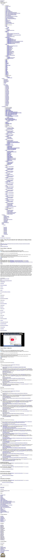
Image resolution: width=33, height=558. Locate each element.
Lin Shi (12, 375)
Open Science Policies (9, 22)
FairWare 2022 (2, 528)
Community (7, 9)
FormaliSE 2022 (2, 518)
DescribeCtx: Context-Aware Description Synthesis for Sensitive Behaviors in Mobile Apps (15, 393)
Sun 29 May (7, 101)
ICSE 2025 (5, 228)
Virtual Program (6, 81)
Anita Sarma (4, 431)
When (1, 259)
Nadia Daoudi (9, 243)
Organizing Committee (10, 120)
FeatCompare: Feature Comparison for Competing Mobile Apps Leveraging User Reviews (15, 457)
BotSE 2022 (2, 525)
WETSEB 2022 (2, 539)
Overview (5, 215)
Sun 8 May (7, 85)
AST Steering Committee (10, 128)
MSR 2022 (1, 520)
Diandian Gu (10, 401)
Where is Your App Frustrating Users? (8, 372)
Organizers (8, 173)
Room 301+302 (22, 422)
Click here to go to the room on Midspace (7, 465)
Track (1, 245)
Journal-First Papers (8, 15)
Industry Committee (10, 211)
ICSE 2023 (5, 230)
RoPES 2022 (2, 534)
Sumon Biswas (5, 440)
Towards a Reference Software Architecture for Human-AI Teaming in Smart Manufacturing (15, 433)
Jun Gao (5, 243)
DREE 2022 (2, 526)
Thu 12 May (7, 88)
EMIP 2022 (1, 527)
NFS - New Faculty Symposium (10, 17)
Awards (7, 7)
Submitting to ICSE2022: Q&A (10, 23)
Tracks (3, 4)
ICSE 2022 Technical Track (4, 246)
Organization (4, 106)
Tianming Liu (31, 400)
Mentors (8, 121)
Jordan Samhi (2, 243)
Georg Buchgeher (20, 434)
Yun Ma (18, 401)
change (13, 362)
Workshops (1, 509)
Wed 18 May (7, 93)
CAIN (8, 27)
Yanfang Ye (23, 395)
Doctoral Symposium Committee (11, 212)
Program (3, 78)
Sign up (3, 236)
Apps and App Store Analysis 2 (19, 261)
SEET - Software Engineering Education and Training (13, 13)
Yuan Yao (25, 394)
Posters (6, 19)
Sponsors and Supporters (5, 222)
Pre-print (5, 371)
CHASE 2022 (2, 517)
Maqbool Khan (8, 435)
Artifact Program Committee (11, 213)
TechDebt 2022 (2, 521)
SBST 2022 (2, 535)
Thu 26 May (7, 99)
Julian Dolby (27, 261)
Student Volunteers (8, 21)
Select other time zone (25, 251)
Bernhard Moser (24, 435)
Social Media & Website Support (11, 206)
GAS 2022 (1, 529)
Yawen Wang (4, 374)
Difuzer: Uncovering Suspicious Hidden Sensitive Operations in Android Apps (13, 382)
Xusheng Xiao (8, 396)
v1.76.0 (8, 490)
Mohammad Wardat (17, 440)
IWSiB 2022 (2, 531)
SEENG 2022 (2, 537)
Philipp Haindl (4, 434)
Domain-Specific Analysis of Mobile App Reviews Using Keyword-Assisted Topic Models (15, 409)
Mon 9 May (7, 86)
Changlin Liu (4, 400)
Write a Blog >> (2, 0)
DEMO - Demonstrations (9, 11)
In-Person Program (6, 80)
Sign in (3, 235)
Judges (8, 117)
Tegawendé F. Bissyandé (20, 370)
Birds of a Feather (8, 20)
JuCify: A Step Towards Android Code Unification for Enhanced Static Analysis (11, 332)
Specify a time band (11, 257)
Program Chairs (9, 137)
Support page (1, 491)
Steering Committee (10, 162)
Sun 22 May (7, 96)
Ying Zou (9, 459)
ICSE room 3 (12, 261)
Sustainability (5, 221)
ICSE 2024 (5, 229)
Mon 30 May (7, 102)
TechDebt (8, 56)
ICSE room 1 (12, 260)
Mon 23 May (7, 97)
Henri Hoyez (17, 243)
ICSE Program (6, 79)
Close (1, 258)
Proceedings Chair (9, 204)
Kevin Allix (24, 243)
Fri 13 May (7, 89)
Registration (2, 548)
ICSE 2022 (2, 487)
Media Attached (8, 371)
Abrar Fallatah (11, 430)
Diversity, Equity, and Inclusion (8, 219)
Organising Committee (10, 183)
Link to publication (5, 427)
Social (1, 512)
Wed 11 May (7, 87)
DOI (3, 371)
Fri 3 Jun (7, 105)
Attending (3, 214)
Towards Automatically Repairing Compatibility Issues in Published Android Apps (14, 378)
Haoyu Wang (4, 395)
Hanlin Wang (17, 400)
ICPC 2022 (1, 519)
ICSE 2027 (5, 227)
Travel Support (6, 220)
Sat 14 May (7, 90)
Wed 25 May (7, 98)
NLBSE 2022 (2, 532)
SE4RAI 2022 (2, 536)
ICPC (8, 32)
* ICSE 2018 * (6, 234)
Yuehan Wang (17, 394)
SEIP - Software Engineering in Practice (5, 502)
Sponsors (7, 8)
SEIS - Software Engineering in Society (11, 14)
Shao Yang (4, 394)
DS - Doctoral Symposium (4, 505)
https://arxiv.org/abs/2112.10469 (4, 278)
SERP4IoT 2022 (2, 538)
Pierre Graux (13, 243)
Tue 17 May (7, 92)
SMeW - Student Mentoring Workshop (11, 18)
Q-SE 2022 (1, 533)
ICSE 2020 (5, 232)
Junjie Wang (22, 374)
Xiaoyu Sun (20, 243)
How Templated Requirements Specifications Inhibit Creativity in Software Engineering (14, 424)
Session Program (2, 359)
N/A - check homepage (10, 166)
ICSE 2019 (5, 233)
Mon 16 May (7, 91)
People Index (7, 125)
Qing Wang (17, 375)
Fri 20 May (7, 94)
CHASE (8, 29)
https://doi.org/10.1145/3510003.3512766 (6, 280)
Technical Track (13, 364)
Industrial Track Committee (11, 132)
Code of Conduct (6, 218)
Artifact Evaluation (8, 10)
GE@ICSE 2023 (2, 530)
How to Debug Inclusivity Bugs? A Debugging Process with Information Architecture (14, 428)
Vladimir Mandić (5, 426)
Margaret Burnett (22, 430)
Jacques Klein (5, 244)
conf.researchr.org (4, 490)
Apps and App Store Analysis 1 (18, 260)
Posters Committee (9, 133)
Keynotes (5, 82)
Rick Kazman (6, 423)
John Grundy (26, 260)
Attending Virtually (6, 216)
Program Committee (10, 116)
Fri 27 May (7, 100)
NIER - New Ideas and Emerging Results (11, 12)
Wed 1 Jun (7, 104)
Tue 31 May (7, 103)
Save (1, 357)
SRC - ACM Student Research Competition (11, 16)
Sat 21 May (7, 95)
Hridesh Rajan (8, 441)
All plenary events (8, 6)
